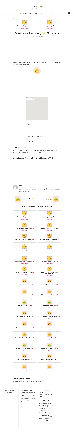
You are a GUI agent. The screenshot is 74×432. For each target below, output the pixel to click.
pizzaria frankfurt (46, 415)
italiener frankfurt (46, 402)
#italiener (22, 28)
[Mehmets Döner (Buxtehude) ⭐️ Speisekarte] (56, 199)
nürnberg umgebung (47, 410)
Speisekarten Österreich (47, 13)
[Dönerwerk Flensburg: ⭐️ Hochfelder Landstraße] (18, 199)
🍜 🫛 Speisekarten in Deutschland (29, 13)
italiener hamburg (43, 403)
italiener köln (50, 403)
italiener (43, 397)
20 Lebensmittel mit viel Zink (28, 390)
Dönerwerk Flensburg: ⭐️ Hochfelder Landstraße (27, 199)
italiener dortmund (46, 400)
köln (48, 407)
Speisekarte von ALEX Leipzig (27, 401)
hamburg (47, 394)
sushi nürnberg (49, 426)
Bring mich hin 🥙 (24, 124)
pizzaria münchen (49, 418)
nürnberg (42, 410)
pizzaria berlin (49, 412)
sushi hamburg (46, 424)
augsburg (42, 390)
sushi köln (51, 424)
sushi (45, 423)
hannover (51, 394)
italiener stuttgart (43, 406)
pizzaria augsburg (42, 412)
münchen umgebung (49, 408)
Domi (20, 185)
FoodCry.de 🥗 (37, 6)
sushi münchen (43, 426)
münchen (42, 408)
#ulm (49, 286)
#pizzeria (26, 28)
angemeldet (20, 381)
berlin (47, 391)
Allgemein (42, 36)
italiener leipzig (41, 405)
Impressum (9, 392)
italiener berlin (43, 399)
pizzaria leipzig (41, 418)
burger (41, 392)
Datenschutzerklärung (9, 390)
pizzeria (49, 420)
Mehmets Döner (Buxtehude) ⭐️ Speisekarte (48, 199)
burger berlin (46, 392)
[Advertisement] (37, 48)
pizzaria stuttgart (43, 420)
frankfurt (41, 394)
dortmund (50, 392)
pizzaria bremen (42, 413)
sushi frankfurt (41, 424)
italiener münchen (49, 405)
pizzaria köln (50, 416)
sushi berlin (49, 423)
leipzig (50, 406)
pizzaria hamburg (43, 416)
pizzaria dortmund (49, 413)
